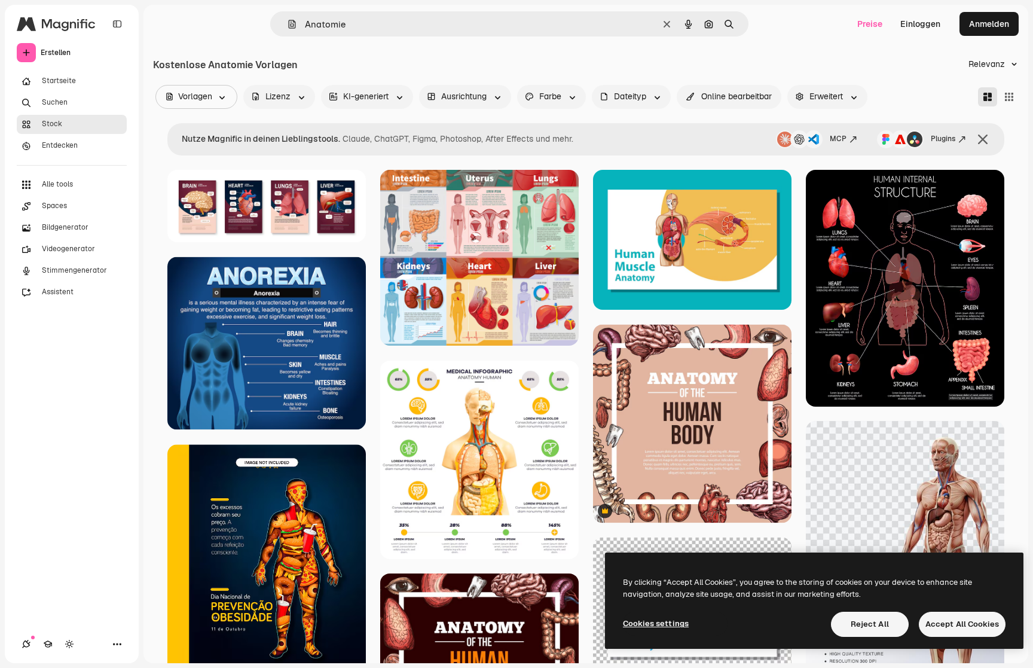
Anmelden (989, 24)
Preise (869, 24)
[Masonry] (987, 96)
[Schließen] (983, 139)
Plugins (943, 139)
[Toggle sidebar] (117, 23)
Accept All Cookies (962, 624)
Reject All (870, 624)
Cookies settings (656, 623)
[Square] (1009, 96)
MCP (838, 139)
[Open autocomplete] (287, 24)
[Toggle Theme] (69, 644)
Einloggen (920, 24)
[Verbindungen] (26, 644)
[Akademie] (47, 644)
